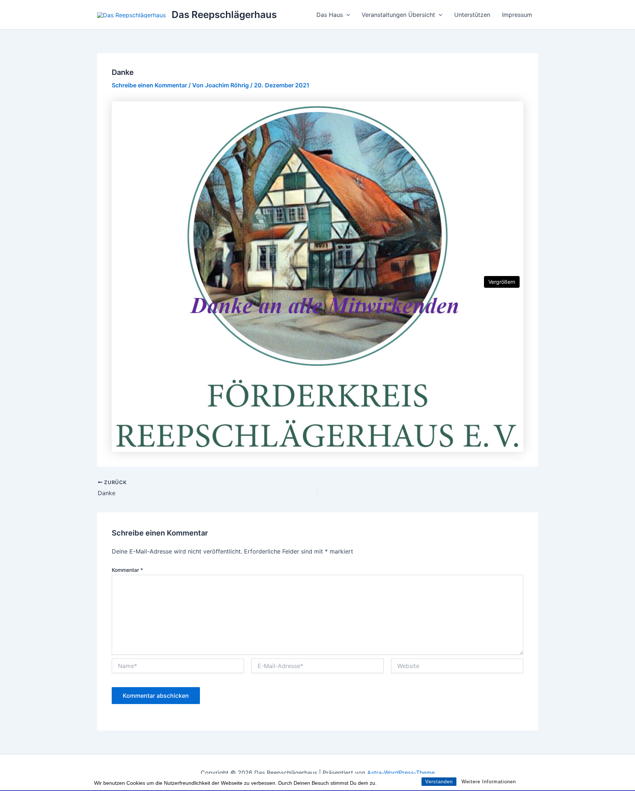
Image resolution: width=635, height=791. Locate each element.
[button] (346, 14)
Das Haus (329, 14)
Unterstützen (472, 14)
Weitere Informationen (489, 781)
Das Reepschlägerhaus (224, 14)
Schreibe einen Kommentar (149, 85)
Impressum (517, 14)
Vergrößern (501, 282)
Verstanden (439, 781)
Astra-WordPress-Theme (401, 772)
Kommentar (127, 570)
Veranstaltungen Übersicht (398, 14)
